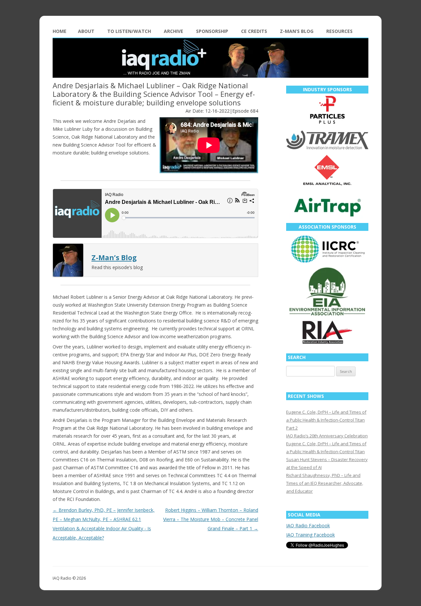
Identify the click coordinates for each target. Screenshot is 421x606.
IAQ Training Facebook (310, 535)
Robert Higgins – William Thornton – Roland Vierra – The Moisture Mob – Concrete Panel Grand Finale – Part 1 (210, 519)
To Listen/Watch (129, 31)
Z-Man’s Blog (296, 31)
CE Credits (254, 31)
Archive (173, 31)
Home (59, 31)
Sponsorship (212, 31)
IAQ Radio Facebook (308, 525)
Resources (339, 31)
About (86, 31)
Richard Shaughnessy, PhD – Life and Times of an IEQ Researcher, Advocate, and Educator (324, 483)
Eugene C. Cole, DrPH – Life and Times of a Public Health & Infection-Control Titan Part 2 (326, 420)
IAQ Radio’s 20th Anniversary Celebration (327, 436)
